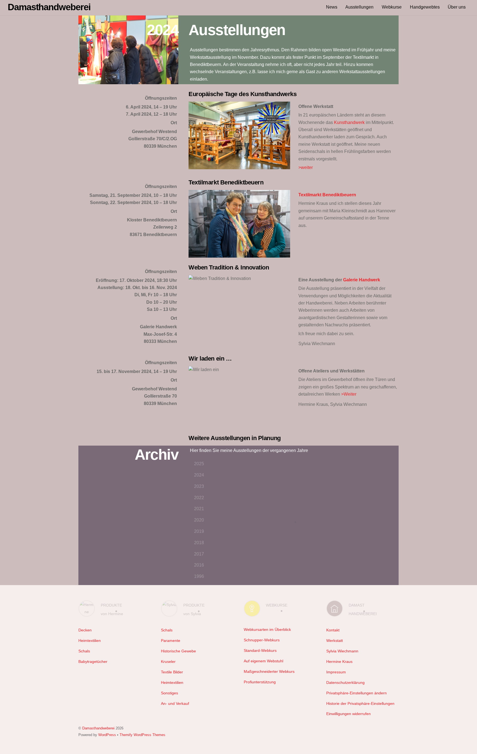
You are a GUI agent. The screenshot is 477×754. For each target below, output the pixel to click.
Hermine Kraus (339, 661)
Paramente (170, 640)
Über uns (457, 7)
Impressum (336, 672)
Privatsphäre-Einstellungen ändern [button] (356, 693)
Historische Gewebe (178, 651)
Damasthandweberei (98, 728)
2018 (199, 542)
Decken (85, 630)
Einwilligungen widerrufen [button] (348, 713)
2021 (199, 508)
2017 (199, 554)
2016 (199, 565)
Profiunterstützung (260, 682)
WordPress (107, 735)
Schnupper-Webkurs (262, 640)
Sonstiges (169, 693)
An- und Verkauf (175, 703)
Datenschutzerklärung (345, 682)
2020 (199, 520)
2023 (199, 486)
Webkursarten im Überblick (267, 629)
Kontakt (333, 630)
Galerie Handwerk (361, 279)
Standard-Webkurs (260, 650)
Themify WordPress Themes (142, 735)
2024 (199, 475)
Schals (84, 651)
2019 (199, 531)
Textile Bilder (172, 672)
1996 (199, 576)
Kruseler (168, 661)
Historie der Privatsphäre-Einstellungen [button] (360, 703)
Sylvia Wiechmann (342, 651)
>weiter (305, 167)
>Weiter (348, 394)
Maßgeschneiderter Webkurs (269, 671)
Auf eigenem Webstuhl (263, 661)
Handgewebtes (425, 7)
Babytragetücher (92, 661)
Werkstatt (334, 640)
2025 (199, 463)
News (331, 7)
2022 (199, 497)
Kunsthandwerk (349, 122)
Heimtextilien (89, 640)
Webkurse (392, 7)
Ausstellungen (359, 7)
